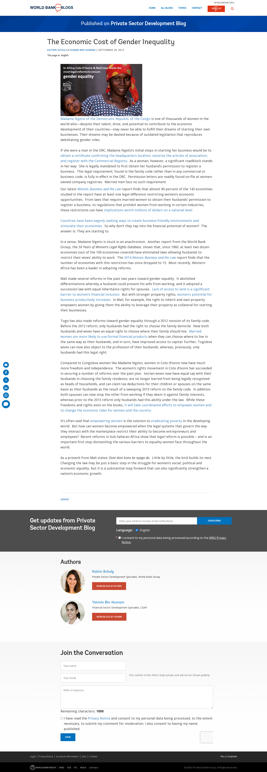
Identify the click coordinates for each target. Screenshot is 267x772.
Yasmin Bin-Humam (82, 50)
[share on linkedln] (6, 388)
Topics (182, 8)
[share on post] (6, 380)
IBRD (61, 767)
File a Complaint (229, 756)
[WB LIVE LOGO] (216, 9)
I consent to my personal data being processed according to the (174, 540)
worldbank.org (224, 2)
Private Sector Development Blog (148, 23)
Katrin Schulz (57, 50)
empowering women (106, 421)
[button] (232, 8)
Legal (32, 756)
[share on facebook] (6, 372)
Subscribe (214, 520)
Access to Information (67, 756)
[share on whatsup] (6, 395)
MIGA (83, 767)
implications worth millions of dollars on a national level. (148, 210)
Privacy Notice (99, 718)
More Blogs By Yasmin (109, 616)
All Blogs (167, 8)
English (64, 55)
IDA (69, 767)
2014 (150, 257)
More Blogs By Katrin (109, 586)
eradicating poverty (166, 421)
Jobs (84, 756)
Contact (197, 8)
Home (152, 8)
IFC (75, 767)
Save (68, 737)
